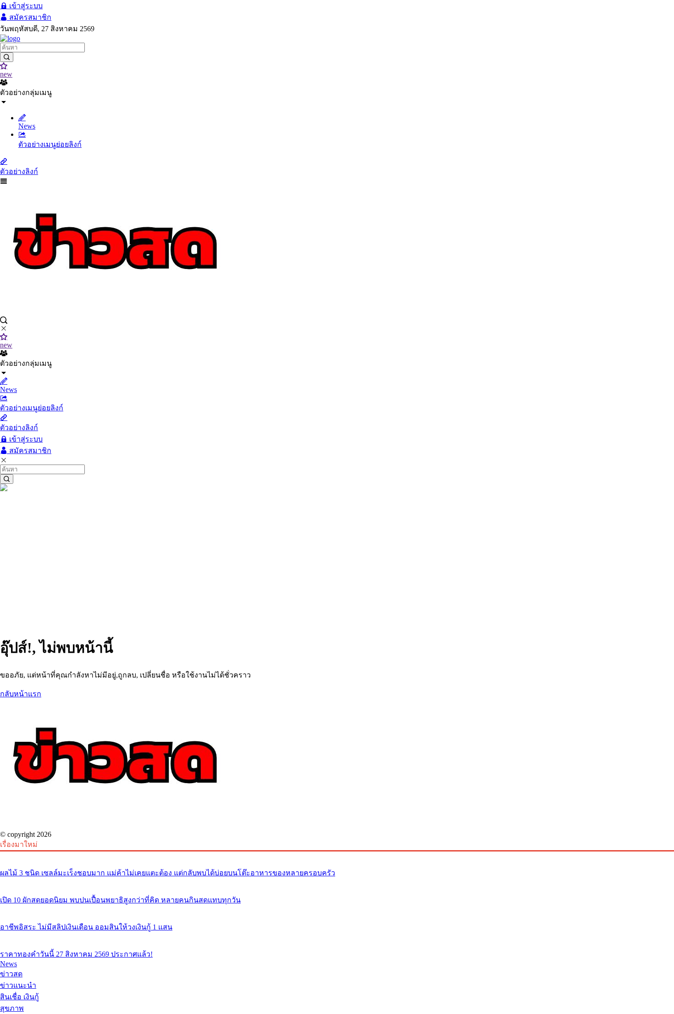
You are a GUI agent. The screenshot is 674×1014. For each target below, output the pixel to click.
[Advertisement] (337, 562)
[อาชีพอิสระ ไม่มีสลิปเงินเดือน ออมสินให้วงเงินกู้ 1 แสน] (337, 910)
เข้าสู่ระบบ (25, 6)
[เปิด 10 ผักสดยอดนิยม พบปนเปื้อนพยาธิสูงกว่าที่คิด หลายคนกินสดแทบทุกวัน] (337, 883)
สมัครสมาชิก (29, 17)
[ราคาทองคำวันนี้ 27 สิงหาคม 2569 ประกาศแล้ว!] (337, 937)
